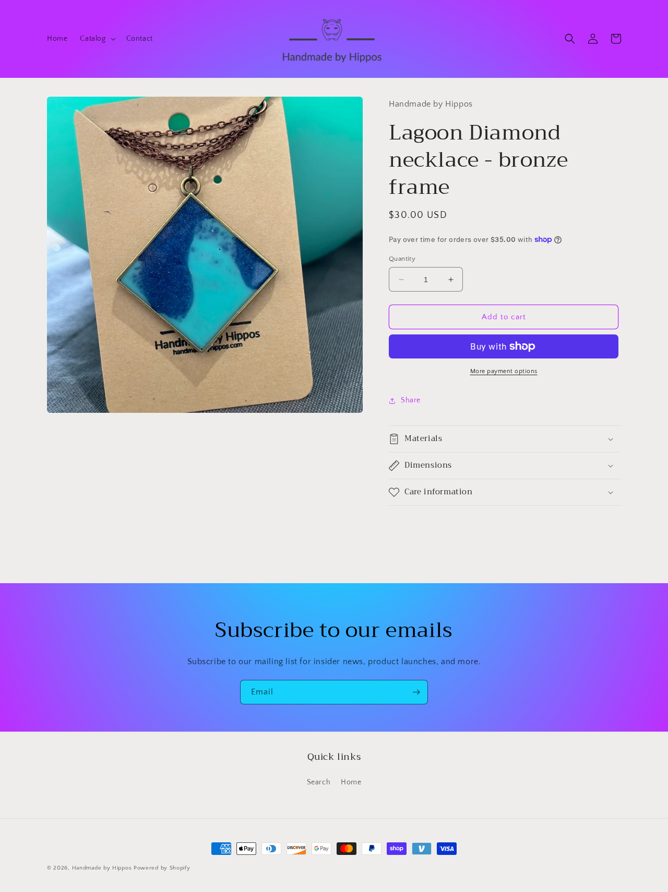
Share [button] (411, 400)
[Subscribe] (415, 692)
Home (351, 782)
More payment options (504, 371)
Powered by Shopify (162, 868)
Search (319, 782)
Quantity (402, 258)
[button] (97, 39)
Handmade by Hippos (102, 868)
